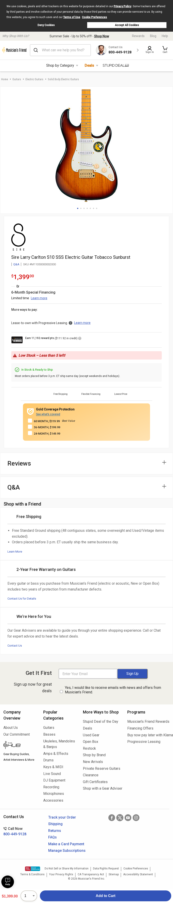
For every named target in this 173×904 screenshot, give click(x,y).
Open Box (90, 741)
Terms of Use (71, 17)
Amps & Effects (55, 753)
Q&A (16, 264)
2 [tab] (81, 208)
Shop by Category (60, 65)
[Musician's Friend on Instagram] (136, 818)
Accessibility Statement (138, 874)
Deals (89, 65)
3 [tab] (84, 208)
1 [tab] (77, 208)
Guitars (16, 79)
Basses (49, 734)
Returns (54, 831)
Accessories (53, 800)
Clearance (90, 775)
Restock (89, 748)
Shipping (55, 824)
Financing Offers (140, 728)
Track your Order (62, 817)
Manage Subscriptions (67, 850)
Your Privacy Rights (61, 874)
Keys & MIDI (53, 767)
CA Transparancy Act (91, 874)
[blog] (19, 745)
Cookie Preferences (94, 17)
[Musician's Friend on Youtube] (128, 818)
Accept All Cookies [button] (127, 25)
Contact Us (14, 645)
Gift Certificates (95, 782)
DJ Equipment (54, 780)
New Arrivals (93, 762)
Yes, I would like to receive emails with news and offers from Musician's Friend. (113, 689)
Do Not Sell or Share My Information (67, 868)
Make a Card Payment (66, 844)
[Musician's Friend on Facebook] (112, 818)
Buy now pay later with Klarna (148, 735)
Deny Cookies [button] (46, 25)
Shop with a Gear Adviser (102, 788)
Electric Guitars (34, 79)
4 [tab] (87, 208)
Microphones (53, 793)
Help (165, 36)
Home (4, 79)
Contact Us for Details (21, 598)
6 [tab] (93, 208)
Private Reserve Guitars (101, 768)
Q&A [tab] (13, 487)
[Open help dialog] (7, 882)
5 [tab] (90, 208)
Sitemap (114, 874)
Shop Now (101, 36)
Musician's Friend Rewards (148, 721)
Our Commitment (16, 734)
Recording (51, 787)
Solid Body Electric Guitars (63, 79)
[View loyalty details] (79, 339)
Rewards (138, 36)
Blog (153, 36)
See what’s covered (48, 414)
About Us (10, 727)
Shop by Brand (94, 755)
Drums (48, 760)
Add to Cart (105, 896)
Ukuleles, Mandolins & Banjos (59, 744)
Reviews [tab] (19, 463)
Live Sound (52, 774)
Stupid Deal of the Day (100, 721)
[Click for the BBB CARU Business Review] (32, 868)
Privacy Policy (122, 6)
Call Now (14, 831)
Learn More (14, 551)
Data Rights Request (106, 868)
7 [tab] (96, 208)
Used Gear (91, 735)
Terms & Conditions (32, 874)
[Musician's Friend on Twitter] (120, 818)
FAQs (52, 837)
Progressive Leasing (143, 741)
